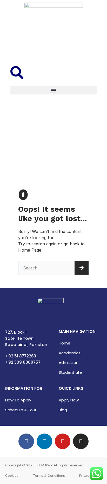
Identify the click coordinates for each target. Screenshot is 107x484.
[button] (53, 90)
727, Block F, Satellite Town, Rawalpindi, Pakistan (26, 338)
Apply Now (69, 400)
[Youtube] (62, 441)
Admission (68, 362)
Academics (70, 353)
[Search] (82, 268)
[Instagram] (81, 441)
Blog (63, 410)
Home (64, 343)
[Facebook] (26, 441)
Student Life (70, 372)
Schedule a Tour (20, 410)
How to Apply (18, 400)
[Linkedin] (44, 441)
